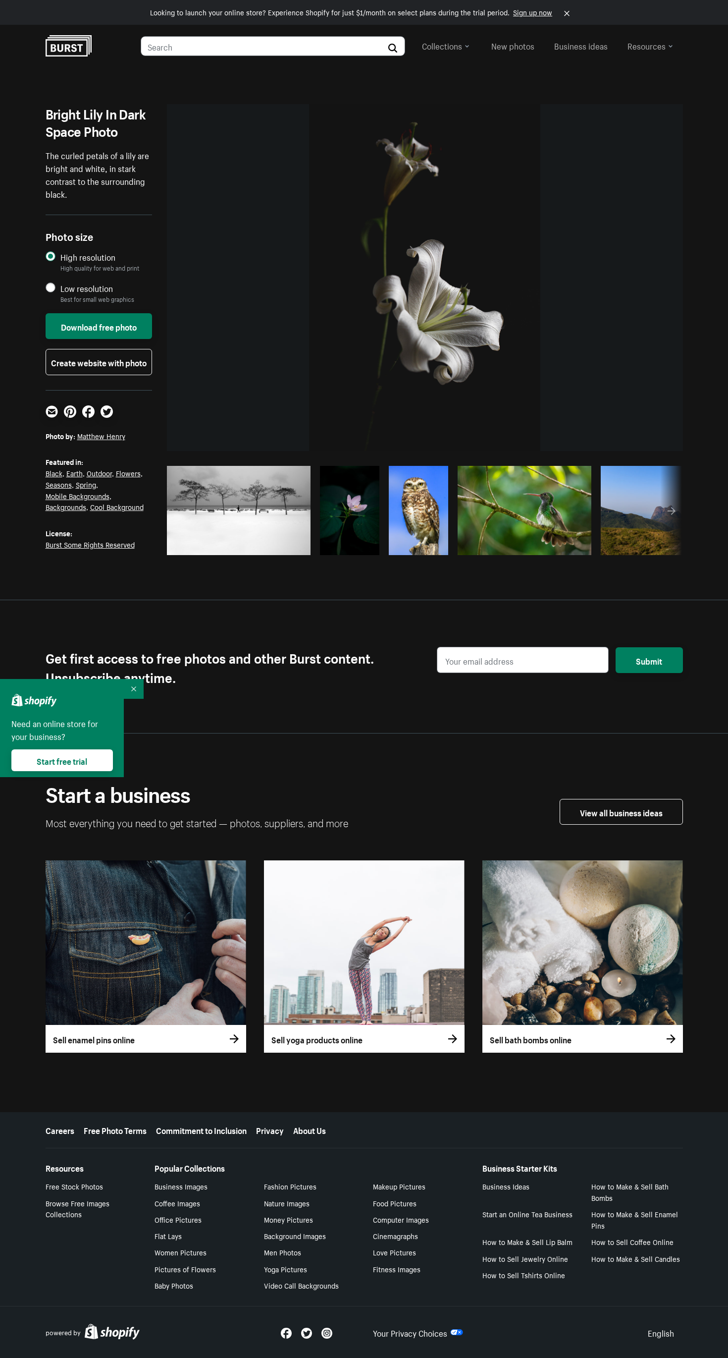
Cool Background (117, 506)
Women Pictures (181, 1251)
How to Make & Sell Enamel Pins (634, 1219)
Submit (649, 660)
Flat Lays (168, 1235)
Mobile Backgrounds (77, 495)
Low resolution (86, 288)
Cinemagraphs (395, 1235)
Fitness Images (396, 1268)
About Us (309, 1129)
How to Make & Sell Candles (635, 1258)
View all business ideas (621, 811)
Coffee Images (177, 1202)
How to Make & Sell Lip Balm (527, 1241)
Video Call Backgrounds (301, 1285)
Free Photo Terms (115, 1129)
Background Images (295, 1235)
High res (241, 545)
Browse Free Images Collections (77, 1208)
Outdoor (99, 472)
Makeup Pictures (399, 1186)
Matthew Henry (101, 435)
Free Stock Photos (74, 1186)
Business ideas (581, 45)
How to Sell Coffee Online (632, 1241)
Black (54, 472)
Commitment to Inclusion (201, 1129)
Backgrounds (66, 506)
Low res (279, 545)
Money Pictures (288, 1219)
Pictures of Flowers (185, 1268)
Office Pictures (178, 1219)
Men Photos (282, 1251)
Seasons (59, 484)
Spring (86, 484)
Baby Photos (174, 1285)
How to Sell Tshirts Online (523, 1274)
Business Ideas (505, 1186)
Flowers (128, 472)
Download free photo (99, 326)
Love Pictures (394, 1251)
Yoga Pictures (285, 1268)
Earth (74, 472)
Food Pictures (394, 1202)
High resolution (87, 257)
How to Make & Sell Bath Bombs (630, 1192)
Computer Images (401, 1219)
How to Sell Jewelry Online (525, 1258)
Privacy (270, 1129)
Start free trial (62, 760)
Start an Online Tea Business (527, 1213)
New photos (512, 45)
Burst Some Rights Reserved (90, 544)
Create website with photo (99, 361)
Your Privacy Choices (410, 1332)
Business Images (181, 1186)
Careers (60, 1129)
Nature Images (287, 1202)
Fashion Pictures (290, 1186)
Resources (646, 45)
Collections (442, 45)
